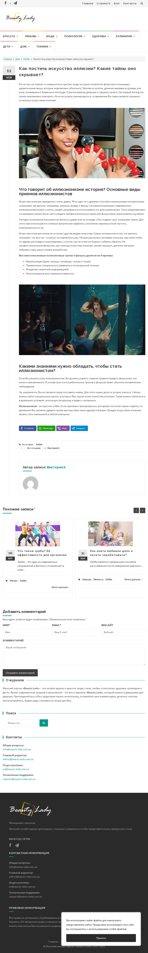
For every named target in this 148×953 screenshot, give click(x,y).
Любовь (30, 36)
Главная (87, 3)
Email (56, 625)
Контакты (129, 3)
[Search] (44, 723)
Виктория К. (53, 448)
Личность (98, 579)
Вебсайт (107, 625)
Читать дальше (59, 587)
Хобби (26, 59)
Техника (42, 46)
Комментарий (13, 640)
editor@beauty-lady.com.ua (18, 759)
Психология (73, 36)
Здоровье (99, 36)
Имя (6, 625)
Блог (117, 3)
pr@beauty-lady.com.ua (16, 769)
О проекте (103, 3)
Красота (9, 36)
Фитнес (14, 580)
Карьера (86, 579)
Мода (50, 36)
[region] (101, 929)
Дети (6, 46)
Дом (23, 46)
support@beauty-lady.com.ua (19, 779)
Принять (101, 937)
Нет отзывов (33, 448)
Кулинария (124, 36)
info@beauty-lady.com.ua (17, 749)
